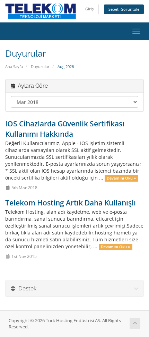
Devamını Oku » (121, 178)
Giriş (89, 8)
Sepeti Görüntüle (123, 9)
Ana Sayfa (14, 66)
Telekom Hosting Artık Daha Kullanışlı (70, 203)
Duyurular (40, 66)
